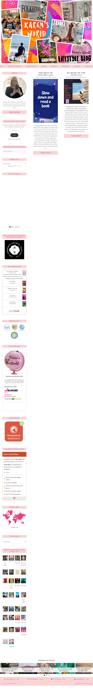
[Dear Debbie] (24, 306)
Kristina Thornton (13, 272)
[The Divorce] (24, 299)
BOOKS (43, 66)
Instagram (35, 679)
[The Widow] (24, 285)
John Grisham (13, 283)
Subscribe (14, 135)
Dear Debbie (12, 302)
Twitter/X (12, 679)
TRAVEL (54, 66)
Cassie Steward (13, 290)
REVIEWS (65, 66)
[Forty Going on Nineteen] (24, 275)
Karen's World (11, 683)
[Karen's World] (46, 32)
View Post (45, 152)
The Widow (12, 281)
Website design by (83, 683)
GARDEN (77, 66)
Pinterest (82, 679)
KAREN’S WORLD (14, 66)
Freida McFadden (13, 296)
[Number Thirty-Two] (24, 293)
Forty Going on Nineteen (12, 271)
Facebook (58, 679)
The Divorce (12, 295)
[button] (5, 561)
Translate (19, 166)
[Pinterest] (8, 183)
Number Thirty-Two (12, 288)
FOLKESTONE (31, 66)
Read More (14, 112)
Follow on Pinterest (15, 227)
